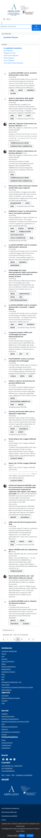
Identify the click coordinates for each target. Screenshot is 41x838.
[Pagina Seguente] (33, 639)
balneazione (15, 203)
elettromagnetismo (18, 300)
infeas (20, 404)
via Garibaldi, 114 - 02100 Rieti (11, 766)
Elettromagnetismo (8, 666)
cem (20, 297)
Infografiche (5, 748)
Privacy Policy (12, 835)
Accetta (30, 835)
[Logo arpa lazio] (13, 10)
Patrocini (4, 729)
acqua (21, 228)
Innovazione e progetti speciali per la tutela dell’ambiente (17, 688)
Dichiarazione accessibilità (9, 816)
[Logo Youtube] (11, 759)
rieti (30, 541)
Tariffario (4, 714)
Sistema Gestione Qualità (10, 698)
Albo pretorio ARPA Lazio (9, 812)
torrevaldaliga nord (19, 143)
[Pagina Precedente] (3, 639)
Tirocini (4, 734)
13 (22, 639)
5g (27, 354)
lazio (28, 115)
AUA (3, 677)
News (3, 740)
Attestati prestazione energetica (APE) (15, 721)
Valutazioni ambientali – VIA (11, 682)
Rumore (4, 659)
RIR (2, 679)
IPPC (3, 674)
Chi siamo (5, 696)
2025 (12, 119)
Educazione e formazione (10, 732)
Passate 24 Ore (9, 53)
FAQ (3, 724)
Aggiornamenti (7, 743)
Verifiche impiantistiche (10, 719)
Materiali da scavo (7, 716)
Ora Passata (8, 51)
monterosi (14, 265)
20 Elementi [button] (9, 630)
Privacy (3, 819)
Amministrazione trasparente (10, 808)
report (31, 228)
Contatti (4, 701)
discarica (14, 624)
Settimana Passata (11, 55)
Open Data (5, 685)
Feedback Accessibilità (24, 775)
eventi (20, 432)
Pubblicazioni (6, 745)
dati (20, 115)
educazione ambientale (20, 401)
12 (18, 639)
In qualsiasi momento (13, 48)
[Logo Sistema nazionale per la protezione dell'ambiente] (27, 10)
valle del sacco (17, 235)
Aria (2, 656)
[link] (1, 23)
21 (29, 639)
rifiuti (13, 620)
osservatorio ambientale (21, 146)
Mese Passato (9, 58)
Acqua (3, 654)
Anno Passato (9, 60)
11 (14, 639)
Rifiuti (3, 664)
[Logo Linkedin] (14, 759)
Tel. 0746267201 (7, 768)
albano (26, 624)
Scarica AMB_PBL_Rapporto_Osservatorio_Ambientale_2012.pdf (23, 155)
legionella (23, 429)
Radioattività (6, 669)
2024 (12, 432)
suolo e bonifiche (17, 238)
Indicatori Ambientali (9, 651)
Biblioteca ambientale (9, 727)
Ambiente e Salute (8, 672)
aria (12, 90)
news (20, 90)
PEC (2, 775)
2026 (12, 206)
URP (3, 703)
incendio (30, 90)
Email (8, 775)
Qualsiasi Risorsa (11, 37)
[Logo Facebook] (3, 759)
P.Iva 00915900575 (8, 771)
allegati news (16, 458)
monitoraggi (24, 294)
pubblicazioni (25, 232)
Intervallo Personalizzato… (14, 63)
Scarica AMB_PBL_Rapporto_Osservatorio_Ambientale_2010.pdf (23, 128)
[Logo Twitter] (7, 759)
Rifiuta (22, 835)
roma (12, 297)
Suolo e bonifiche (7, 661)
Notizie (31, 119)
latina (13, 93)
